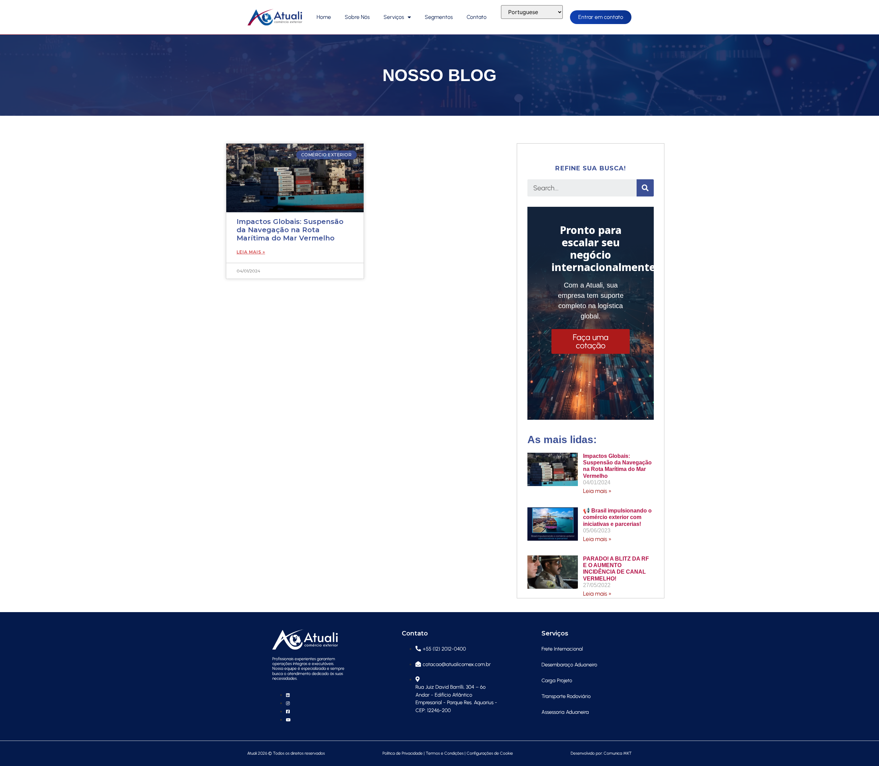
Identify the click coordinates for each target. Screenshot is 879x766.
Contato (477, 17)
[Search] (645, 187)
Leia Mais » (251, 252)
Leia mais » (597, 490)
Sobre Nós (357, 17)
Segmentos (439, 17)
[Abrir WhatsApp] (862, 748)
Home (324, 17)
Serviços (394, 17)
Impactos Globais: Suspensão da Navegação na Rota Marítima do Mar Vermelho (290, 229)
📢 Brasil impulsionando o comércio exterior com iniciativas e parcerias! (617, 517)
